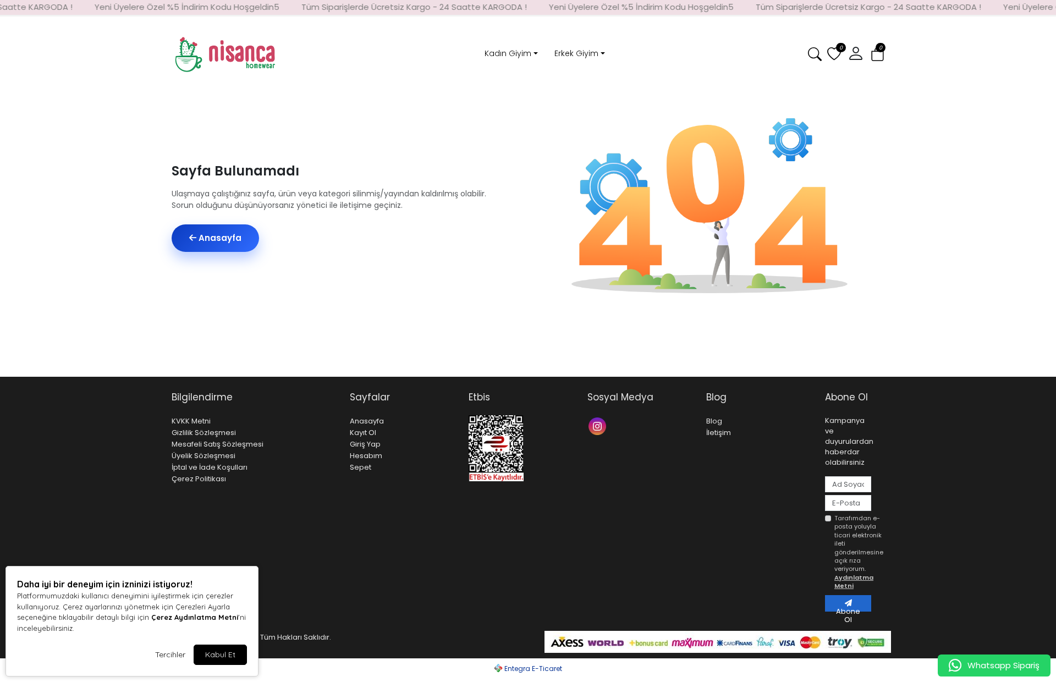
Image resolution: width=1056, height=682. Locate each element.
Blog (714, 421)
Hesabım (366, 455)
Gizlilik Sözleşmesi (204, 432)
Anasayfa (218, 238)
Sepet (360, 467)
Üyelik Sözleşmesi (203, 455)
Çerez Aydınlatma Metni (194, 617)
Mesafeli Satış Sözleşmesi (217, 444)
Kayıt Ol (363, 432)
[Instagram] (598, 425)
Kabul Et (220, 654)
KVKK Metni (191, 421)
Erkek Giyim (576, 53)
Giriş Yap (365, 444)
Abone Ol (848, 609)
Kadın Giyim (508, 53)
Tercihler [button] (170, 654)
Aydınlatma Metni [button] (853, 581)
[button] (877, 54)
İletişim (718, 432)
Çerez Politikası (199, 479)
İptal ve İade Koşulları (210, 467)
